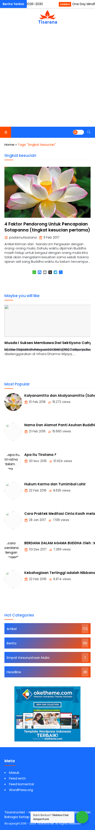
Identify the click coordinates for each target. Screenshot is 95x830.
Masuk (14, 772)
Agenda (65, 4)
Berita (11, 643)
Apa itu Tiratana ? (40, 454)
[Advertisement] (47, 76)
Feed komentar (21, 784)
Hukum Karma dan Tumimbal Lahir (55, 484)
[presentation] (21, 342)
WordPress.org (21, 789)
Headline (14, 672)
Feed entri (17, 778)
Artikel (12, 628)
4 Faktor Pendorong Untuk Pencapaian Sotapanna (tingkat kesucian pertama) (47, 227)
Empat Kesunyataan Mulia (28, 657)
